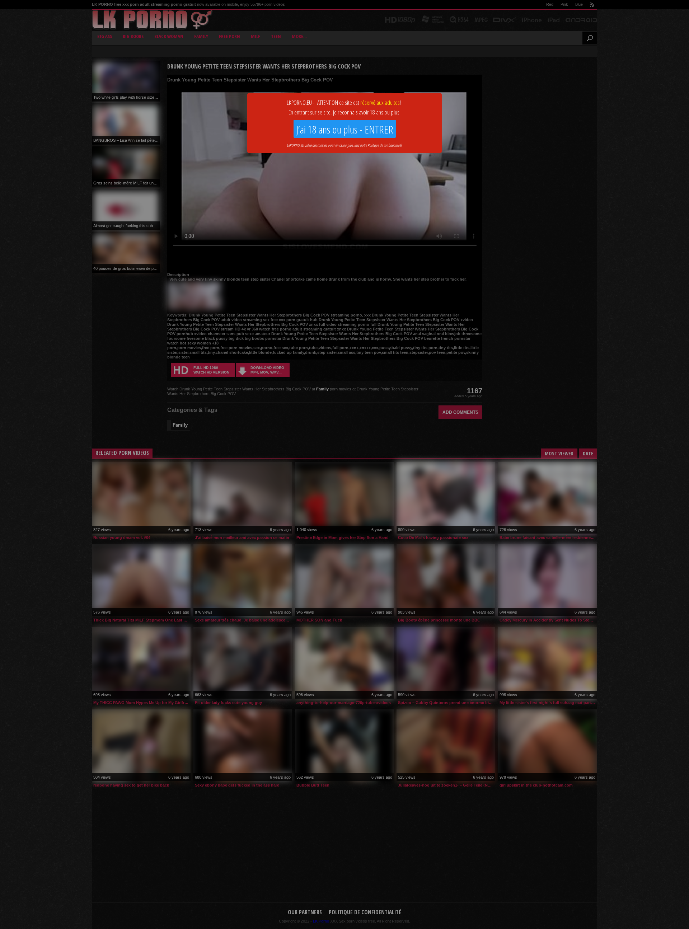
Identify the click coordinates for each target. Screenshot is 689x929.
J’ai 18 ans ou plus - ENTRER (344, 129)
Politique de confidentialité (384, 145)
